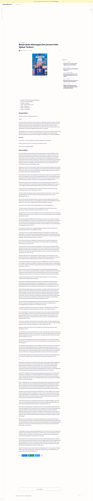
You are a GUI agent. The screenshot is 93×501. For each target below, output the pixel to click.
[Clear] (30, 4)
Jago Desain (39, 495)
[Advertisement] (47, 15)
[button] (91, 4)
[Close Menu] (91, 1)
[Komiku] (71, 72)
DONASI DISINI (55, 1)
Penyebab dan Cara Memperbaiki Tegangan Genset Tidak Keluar (70, 64)
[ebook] (68, 67)
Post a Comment (40, 489)
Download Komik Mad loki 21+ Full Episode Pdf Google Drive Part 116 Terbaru (70, 75)
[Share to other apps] (42, 455)
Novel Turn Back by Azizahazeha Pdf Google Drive (70, 69)
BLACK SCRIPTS (21, 495)
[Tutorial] (69, 62)
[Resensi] (69, 84)
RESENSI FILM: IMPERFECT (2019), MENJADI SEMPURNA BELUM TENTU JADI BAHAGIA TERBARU (70, 87)
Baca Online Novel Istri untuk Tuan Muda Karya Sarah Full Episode (70, 81)
